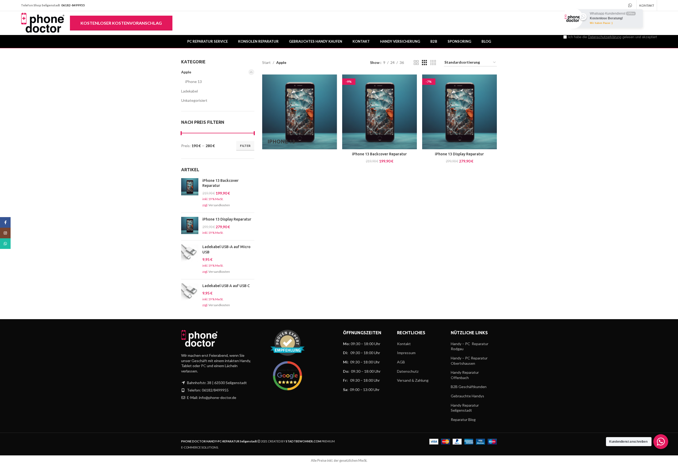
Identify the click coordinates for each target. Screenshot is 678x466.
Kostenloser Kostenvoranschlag (121, 22)
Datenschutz (407, 371)
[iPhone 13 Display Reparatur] (189, 226)
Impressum (406, 352)
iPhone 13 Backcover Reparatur (220, 183)
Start (266, 62)
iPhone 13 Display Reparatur (226, 219)
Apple (186, 72)
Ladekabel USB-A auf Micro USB (226, 249)
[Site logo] (43, 22)
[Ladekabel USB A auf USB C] (189, 296)
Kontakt (404, 343)
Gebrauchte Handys (467, 396)
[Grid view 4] (433, 62)
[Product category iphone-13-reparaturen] (299, 111)
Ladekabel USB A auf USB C (226, 286)
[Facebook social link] (5, 222)
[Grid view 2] (416, 62)
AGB (401, 362)
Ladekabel (189, 91)
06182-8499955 (73, 5)
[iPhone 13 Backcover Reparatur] (189, 193)
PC (203, 365)
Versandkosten (219, 205)
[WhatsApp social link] (5, 243)
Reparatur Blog (463, 419)
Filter (245, 146)
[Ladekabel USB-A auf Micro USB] (189, 259)
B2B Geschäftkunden (469, 386)
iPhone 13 (193, 81)
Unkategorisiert (194, 100)
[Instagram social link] (5, 233)
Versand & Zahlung (413, 380)
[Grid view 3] (424, 62)
